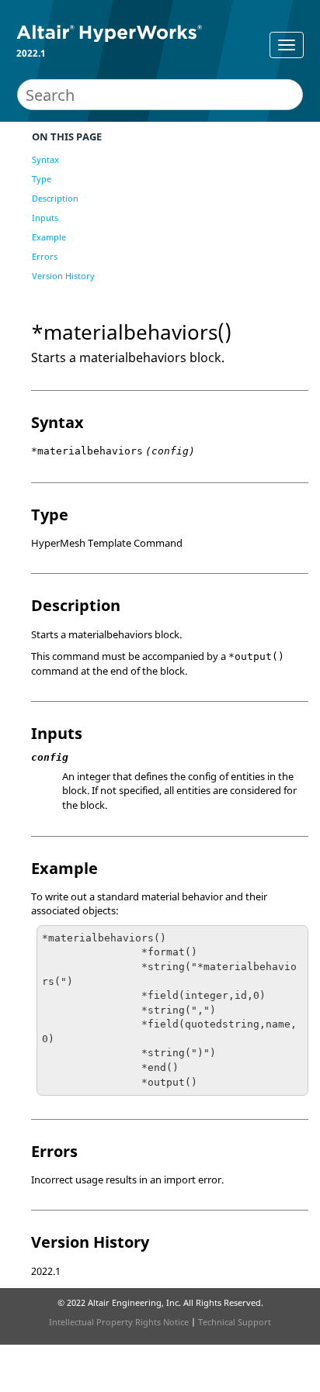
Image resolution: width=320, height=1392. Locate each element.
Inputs (45, 217)
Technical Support (234, 1322)
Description (55, 198)
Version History (63, 276)
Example (49, 237)
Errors (44, 256)
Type (41, 179)
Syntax (45, 159)
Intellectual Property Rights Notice (119, 1322)
